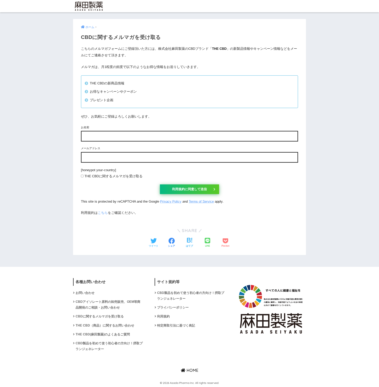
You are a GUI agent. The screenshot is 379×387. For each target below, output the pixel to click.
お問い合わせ (85, 292)
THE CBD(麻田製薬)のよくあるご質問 (103, 334)
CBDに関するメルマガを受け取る (100, 316)
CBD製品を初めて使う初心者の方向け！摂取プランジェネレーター (109, 346)
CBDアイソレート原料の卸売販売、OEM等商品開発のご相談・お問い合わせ (108, 304)
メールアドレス (90, 148)
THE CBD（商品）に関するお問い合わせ (105, 325)
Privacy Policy (170, 201)
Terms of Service (201, 201)
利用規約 (163, 316)
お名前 (85, 127)
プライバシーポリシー (173, 307)
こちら (103, 213)
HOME (191, 370)
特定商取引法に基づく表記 (176, 325)
